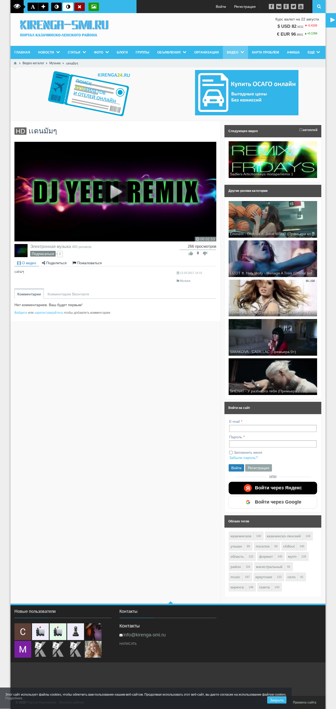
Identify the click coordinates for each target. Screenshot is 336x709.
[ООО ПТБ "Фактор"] (58, 649)
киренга (237, 587)
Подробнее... (15, 698)
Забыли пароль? (243, 458)
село (291, 577)
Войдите (20, 313)
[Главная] (15, 63)
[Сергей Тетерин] (22, 631)
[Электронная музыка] (21, 250)
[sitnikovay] (40, 649)
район (235, 567)
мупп (292, 556)
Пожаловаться (89, 263)
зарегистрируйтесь (48, 313)
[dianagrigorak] (93, 631)
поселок (263, 546)
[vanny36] (93, 649)
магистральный (269, 567)
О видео (28, 263)
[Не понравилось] (205, 253)
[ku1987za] (40, 631)
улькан (236, 546)
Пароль (235, 437)
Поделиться (56, 263)
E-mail (234, 421)
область (237, 556)
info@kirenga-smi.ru (144, 634)
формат (266, 556)
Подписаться (43, 254)
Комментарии (29, 294)
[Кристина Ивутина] (75, 649)
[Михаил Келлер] (22, 649)
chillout (289, 546)
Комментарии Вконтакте (68, 294)
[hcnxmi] (58, 631)
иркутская (263, 577)
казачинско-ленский (284, 536)
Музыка (185, 280)
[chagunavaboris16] (75, 631)
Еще (311, 52)
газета (264, 587)
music (235, 577)
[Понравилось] (190, 253)
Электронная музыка (50, 246)
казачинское (240, 536)
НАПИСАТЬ (128, 644)
